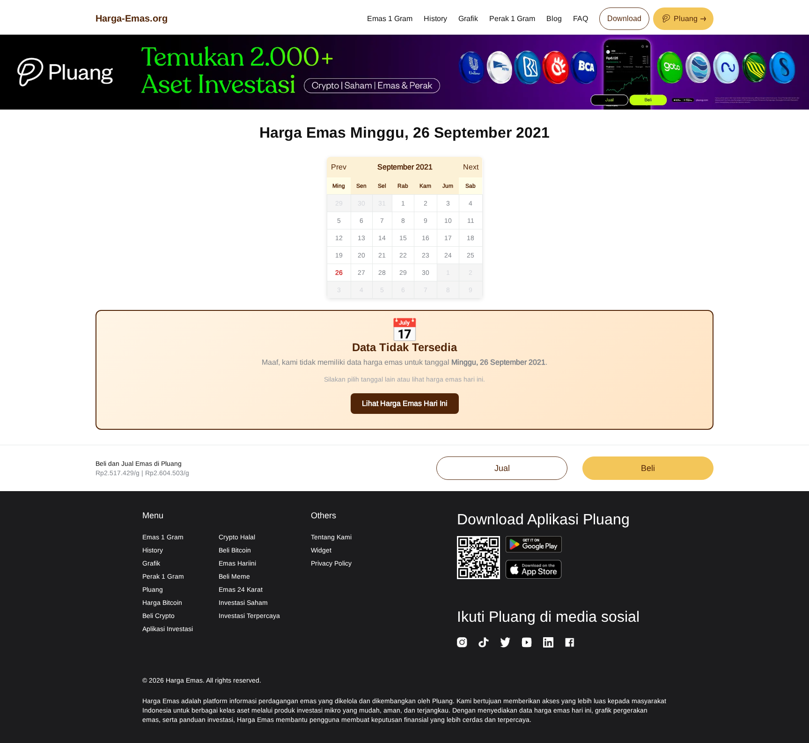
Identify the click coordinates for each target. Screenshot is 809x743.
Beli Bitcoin (235, 550)
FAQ (580, 18)
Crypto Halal (237, 537)
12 (339, 238)
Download (624, 18)
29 (339, 203)
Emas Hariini (237, 563)
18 (470, 238)
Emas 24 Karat (241, 589)
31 (382, 203)
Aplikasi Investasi (167, 629)
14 (382, 238)
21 (382, 255)
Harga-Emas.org (132, 18)
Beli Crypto (158, 615)
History (435, 18)
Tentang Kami (331, 537)
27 (361, 272)
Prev (338, 167)
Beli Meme (234, 576)
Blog (554, 18)
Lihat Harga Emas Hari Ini (405, 403)
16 (425, 238)
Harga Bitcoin (162, 602)
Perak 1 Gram (512, 18)
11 (470, 220)
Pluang (152, 589)
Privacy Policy (331, 563)
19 (339, 255)
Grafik (468, 18)
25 (470, 255)
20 (361, 255)
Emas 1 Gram (389, 18)
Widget (321, 550)
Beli (648, 468)
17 (448, 238)
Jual (502, 468)
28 (382, 272)
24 (448, 255)
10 (448, 220)
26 (339, 272)
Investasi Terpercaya (249, 615)
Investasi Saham (243, 602)
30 (361, 203)
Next (470, 167)
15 (403, 238)
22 (403, 255)
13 (361, 238)
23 (425, 255)
